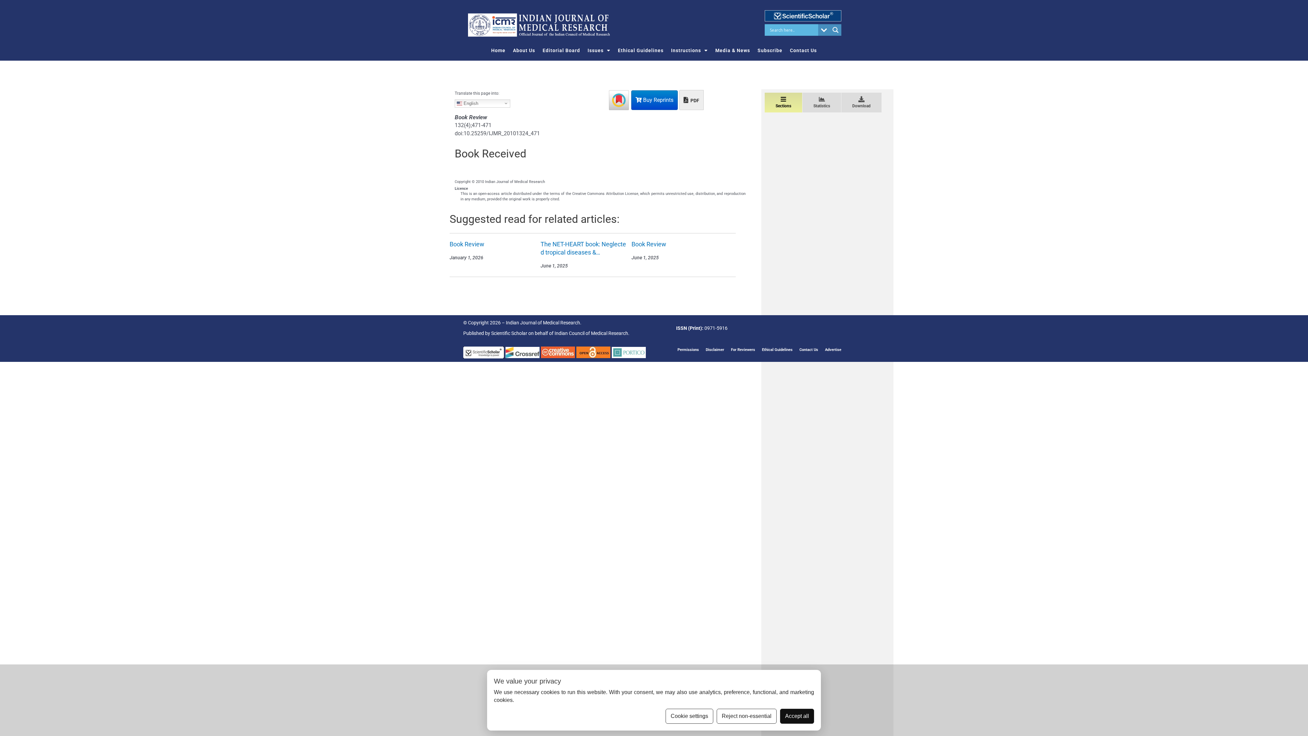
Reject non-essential (747, 716)
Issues (596, 50)
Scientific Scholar (509, 333)
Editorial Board (561, 50)
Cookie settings (689, 716)
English (470, 103)
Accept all (797, 716)
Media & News (732, 50)
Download (861, 106)
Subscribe (770, 50)
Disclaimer (715, 350)
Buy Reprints (657, 100)
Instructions (686, 50)
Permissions (688, 350)
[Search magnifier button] (835, 30)
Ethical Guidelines (641, 50)
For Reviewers (743, 350)
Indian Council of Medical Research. (592, 333)
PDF (694, 100)
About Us (524, 50)
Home (498, 50)
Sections (783, 106)
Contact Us (803, 50)
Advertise (833, 350)
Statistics (821, 106)
